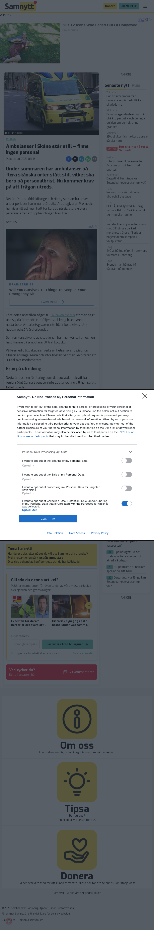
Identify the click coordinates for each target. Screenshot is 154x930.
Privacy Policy (99, 533)
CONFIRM (48, 518)
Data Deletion (54, 533)
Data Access (77, 533)
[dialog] (77, 465)
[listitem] (77, 452)
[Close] (146, 397)
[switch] (127, 460)
